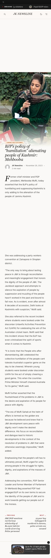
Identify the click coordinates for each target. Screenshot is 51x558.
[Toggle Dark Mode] (41, 14)
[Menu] (46, 14)
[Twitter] (3, 2)
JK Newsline (22, 14)
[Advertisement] (25, 45)
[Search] (4, 14)
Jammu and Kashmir (14, 142)
